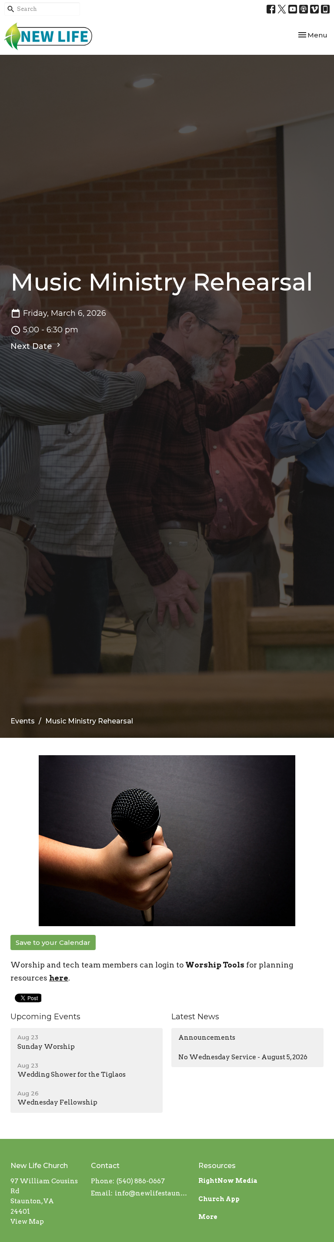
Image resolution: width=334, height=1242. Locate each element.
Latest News (195, 1016)
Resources (217, 1166)
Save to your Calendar (53, 942)
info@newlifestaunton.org (152, 1193)
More (207, 1216)
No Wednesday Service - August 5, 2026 (242, 1057)
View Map (27, 1221)
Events (22, 721)
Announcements (206, 1037)
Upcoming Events (45, 1016)
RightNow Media (227, 1180)
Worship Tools (214, 965)
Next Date (32, 346)
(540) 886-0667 (141, 1181)
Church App (219, 1198)
